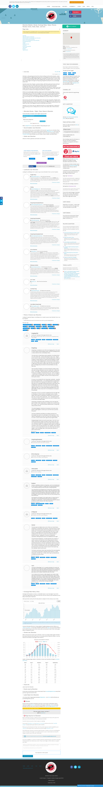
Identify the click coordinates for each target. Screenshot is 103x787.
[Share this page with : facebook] (1, 198)
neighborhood (51, 326)
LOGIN (79, 6)
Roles (77, 124)
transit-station (52, 328)
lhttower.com (33, 281)
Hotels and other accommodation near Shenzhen (32, 38)
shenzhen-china (71, 74)
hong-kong (38, 326)
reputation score (76, 82)
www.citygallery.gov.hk (35, 306)
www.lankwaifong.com (35, 290)
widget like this (28, 125)
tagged (48, 130)
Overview (24, 35)
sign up (48, 627)
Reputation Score (50, 131)
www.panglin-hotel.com (35, 176)
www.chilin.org (33, 251)
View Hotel (32, 158)
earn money (75, 158)
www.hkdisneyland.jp (35, 220)
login (42, 712)
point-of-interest (26, 328)
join (51, 705)
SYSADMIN (66, 278)
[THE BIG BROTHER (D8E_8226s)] (26, 64)
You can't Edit (57, 71)
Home (48, 6)
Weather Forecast (26, 43)
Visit (57, 344)
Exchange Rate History (27, 41)
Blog (88, 6)
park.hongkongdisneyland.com (36, 235)
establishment (31, 326)
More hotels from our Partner (45, 166)
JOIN (84, 6)
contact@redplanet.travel (50, 691)
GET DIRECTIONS (42, 121)
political (33, 328)
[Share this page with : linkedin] (1, 203)
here (30, 2)
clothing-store (55, 324)
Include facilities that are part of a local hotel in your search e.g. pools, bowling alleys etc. (39, 320)
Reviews (24, 48)
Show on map (51, 344)
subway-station (44, 328)
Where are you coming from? (28, 119)
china (49, 324)
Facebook (28, 627)
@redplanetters (42, 697)
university (25, 330)
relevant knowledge (73, 165)
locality (44, 326)
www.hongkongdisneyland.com (37, 204)
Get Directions (34, 183)
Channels (72, 6)
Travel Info (25, 45)
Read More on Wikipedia (56, 182)
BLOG (40, 766)
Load (59, 601)
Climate (24, 42)
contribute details (26, 134)
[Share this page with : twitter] (1, 201)
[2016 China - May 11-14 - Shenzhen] (56, 64)
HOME (24, 766)
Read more (25, 156)
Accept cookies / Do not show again (77, 2)
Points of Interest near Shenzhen (29, 39)
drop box (32, 705)
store (38, 328)
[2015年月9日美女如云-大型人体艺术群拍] (26, 55)
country (25, 326)
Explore (64, 6)
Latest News (25, 47)
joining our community (40, 723)
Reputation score (31, 723)
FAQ (93, 6)
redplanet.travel (36, 123)
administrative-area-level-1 (27, 324)
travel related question (70, 117)
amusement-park (37, 324)
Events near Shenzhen (27, 46)
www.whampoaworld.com (36, 266)
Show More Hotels (41, 162)
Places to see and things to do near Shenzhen (31, 40)
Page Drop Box (25, 49)
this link (49, 697)
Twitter (24, 627)
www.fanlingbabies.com (35, 188)
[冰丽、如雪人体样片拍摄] (41, 60)
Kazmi (59, 74)
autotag (44, 324)
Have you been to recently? (86, 785)
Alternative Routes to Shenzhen (28, 36)
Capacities (47, 706)
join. (45, 712)
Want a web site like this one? (28, 768)
